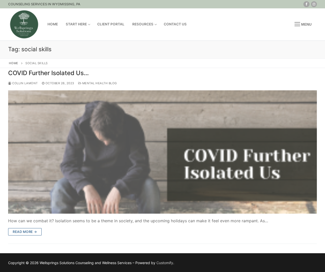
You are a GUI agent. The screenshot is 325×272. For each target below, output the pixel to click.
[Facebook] (306, 4)
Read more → (25, 232)
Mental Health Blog (99, 83)
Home (13, 63)
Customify (164, 263)
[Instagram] (314, 4)
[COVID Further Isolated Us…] (162, 152)
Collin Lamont (24, 83)
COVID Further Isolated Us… (48, 73)
